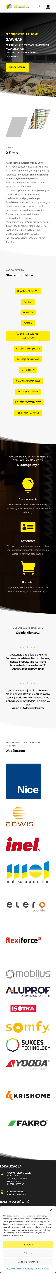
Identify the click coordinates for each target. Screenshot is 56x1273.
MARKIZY (28, 312)
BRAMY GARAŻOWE (28, 290)
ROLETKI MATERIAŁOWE (28, 402)
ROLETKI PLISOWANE (28, 412)
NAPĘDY (28, 301)
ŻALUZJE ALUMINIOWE (28, 380)
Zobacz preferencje (28, 1261)
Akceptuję (28, 1244)
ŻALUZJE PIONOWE (28, 391)
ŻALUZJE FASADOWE (28, 359)
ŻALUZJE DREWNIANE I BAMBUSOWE (28, 335)
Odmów (28, 1253)
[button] (51, 1209)
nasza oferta (17, 67)
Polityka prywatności (34, 1268)
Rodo (46, 1268)
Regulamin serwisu (15, 1268)
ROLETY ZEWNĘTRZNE (28, 348)
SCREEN (28, 323)
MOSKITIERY (28, 370)
